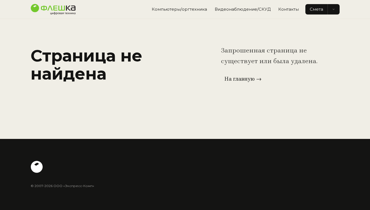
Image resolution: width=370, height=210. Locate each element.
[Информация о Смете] (334, 9)
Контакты (288, 9)
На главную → (243, 79)
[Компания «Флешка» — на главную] (53, 9)
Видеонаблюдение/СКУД (243, 9)
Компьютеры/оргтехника (179, 9)
